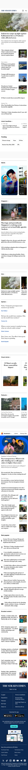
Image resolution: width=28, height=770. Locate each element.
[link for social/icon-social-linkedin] (25, 760)
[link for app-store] (8, 715)
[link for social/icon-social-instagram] (10, 760)
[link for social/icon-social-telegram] (21, 760)
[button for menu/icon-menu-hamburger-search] (25, 11)
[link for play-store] (19, 715)
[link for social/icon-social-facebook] (14, 760)
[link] (9, 10)
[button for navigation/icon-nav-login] (22, 10)
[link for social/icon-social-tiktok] (7, 760)
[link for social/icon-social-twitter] (3, 760)
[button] (22, 10)
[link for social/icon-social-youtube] (17, 760)
